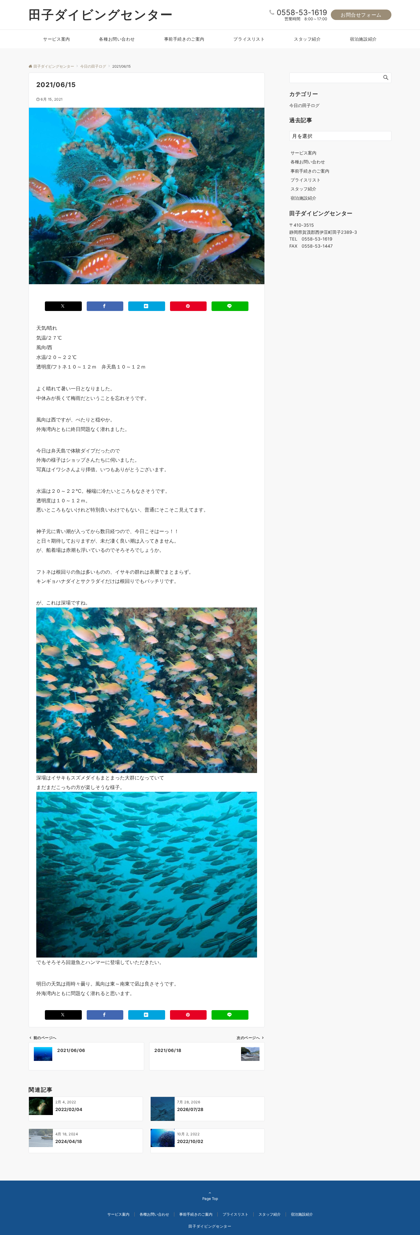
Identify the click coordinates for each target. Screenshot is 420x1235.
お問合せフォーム (361, 15)
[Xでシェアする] (63, 306)
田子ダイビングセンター (101, 14)
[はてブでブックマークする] (146, 306)
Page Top (210, 1199)
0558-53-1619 (302, 12)
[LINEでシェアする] (230, 306)
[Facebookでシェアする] (105, 306)
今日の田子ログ (304, 105)
